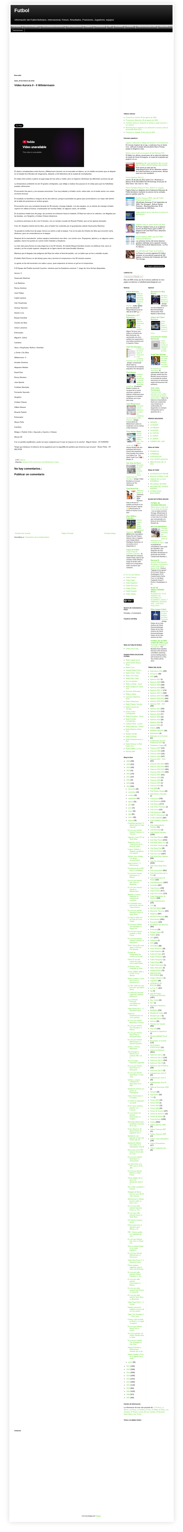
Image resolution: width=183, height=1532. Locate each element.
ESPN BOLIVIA (156, 457)
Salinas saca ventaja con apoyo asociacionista (135, 858)
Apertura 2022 (155, 719)
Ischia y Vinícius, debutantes (134, 1048)
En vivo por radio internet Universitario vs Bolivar (134, 1282)
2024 (128, 767)
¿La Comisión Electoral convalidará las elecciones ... (134, 1002)
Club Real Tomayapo (157, 845)
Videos (56, 462)
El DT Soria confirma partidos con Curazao (135, 1108)
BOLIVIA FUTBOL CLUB (159, 476)
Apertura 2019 (155, 714)
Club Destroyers (156, 812)
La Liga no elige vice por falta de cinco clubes (135, 919)
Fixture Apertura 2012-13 (134, 177)
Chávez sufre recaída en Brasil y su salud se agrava (136, 1321)
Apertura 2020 (155, 717)
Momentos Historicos (157, 1006)
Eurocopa (153, 929)
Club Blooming (155, 801)
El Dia (139, 1414)
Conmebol (153, 885)
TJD (151, 1097)
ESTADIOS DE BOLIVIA (159, 925)
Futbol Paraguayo (156, 960)
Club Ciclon (154, 810)
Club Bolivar (16, 26)
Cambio (152, 1412)
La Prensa (157, 1407)
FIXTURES (119, 26)
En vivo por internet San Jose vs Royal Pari (135, 1241)
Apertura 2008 (155, 682)
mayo (130, 811)
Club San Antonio (156, 851)
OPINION (153, 422)
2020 (128, 780)
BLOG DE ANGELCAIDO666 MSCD (157, 590)
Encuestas (154, 922)
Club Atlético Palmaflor (131, 517)
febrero (131, 820)
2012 (128, 1382)
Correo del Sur (144, 1412)
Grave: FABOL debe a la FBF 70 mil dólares (136, 973)
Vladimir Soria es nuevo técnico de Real (150, 225)
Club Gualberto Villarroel (159, 820)
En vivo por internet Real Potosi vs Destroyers (135, 1068)
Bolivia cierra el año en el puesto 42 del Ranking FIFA (145, 153)
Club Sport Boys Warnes (159, 856)
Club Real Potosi (156, 840)
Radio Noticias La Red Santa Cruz (134, 745)
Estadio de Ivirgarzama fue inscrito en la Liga (135, 954)
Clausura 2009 (155, 754)
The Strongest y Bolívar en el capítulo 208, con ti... (135, 1055)
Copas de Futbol (132, 550)
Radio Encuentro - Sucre (134, 716)
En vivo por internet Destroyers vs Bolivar (135, 875)
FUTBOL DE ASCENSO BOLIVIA (158, 504)
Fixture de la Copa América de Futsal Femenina (164, 615)
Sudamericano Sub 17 (158, 1078)
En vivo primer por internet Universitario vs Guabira (134, 1116)
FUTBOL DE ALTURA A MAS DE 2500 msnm (159, 642)
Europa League (155, 932)
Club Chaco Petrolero (157, 807)
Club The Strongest (31, 26)
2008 (128, 1394)
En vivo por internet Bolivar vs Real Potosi (135, 1173)
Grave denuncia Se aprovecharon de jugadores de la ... (135, 1131)
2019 (128, 783)
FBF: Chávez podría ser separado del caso (135, 1234)
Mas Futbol (154, 1000)
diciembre (132, 789)
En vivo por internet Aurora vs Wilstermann (135, 889)
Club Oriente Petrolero (158, 832)
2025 (128, 764)
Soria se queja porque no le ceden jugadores (135, 1248)
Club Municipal (155, 830)
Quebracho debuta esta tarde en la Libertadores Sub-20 (136, 1145)
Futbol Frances (131, 577)
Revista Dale (130, 751)
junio (130, 808)
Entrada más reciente (22, 533)
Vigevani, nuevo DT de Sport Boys (136, 838)
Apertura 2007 (155, 679)
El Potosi (134, 1412)
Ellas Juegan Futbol (158, 609)
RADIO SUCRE (131, 734)
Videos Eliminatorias (157, 1143)
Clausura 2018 (155, 777)
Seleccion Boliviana (157, 1050)
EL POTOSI (154, 433)
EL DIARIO (154, 436)
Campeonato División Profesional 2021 (157, 742)
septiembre (132, 798)
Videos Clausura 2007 (158, 1129)
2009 (128, 1391)
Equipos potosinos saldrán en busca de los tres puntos (136, 1309)
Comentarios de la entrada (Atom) (37, 537)
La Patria (132, 1410)
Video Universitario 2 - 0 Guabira (136, 1097)
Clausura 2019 (155, 780)
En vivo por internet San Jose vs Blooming (135, 882)
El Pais (148, 1410)
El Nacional (160, 1412)
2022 (128, 774)
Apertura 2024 (155, 722)
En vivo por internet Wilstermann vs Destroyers (135, 1255)
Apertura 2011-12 (156, 690)
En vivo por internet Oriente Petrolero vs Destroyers (136, 940)
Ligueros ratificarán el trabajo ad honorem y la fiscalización (147, 143)
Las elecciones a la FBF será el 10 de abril (135, 1166)
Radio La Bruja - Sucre (134, 684)
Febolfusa (153, 940)
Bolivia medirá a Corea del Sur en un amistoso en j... (136, 980)
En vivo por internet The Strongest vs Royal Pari (135, 926)
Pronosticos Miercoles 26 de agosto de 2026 (142, 120)
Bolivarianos (154, 733)
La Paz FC (154, 988)
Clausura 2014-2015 (157, 769)
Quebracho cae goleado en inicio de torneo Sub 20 (136, 1138)
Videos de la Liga (132, 649)
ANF (151, 676)
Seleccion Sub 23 (156, 1070)
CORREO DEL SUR (157, 441)
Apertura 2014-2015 (157, 698)
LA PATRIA (154, 430)
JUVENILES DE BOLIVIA (156, 984)
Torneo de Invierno (156, 1111)
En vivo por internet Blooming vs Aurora (136, 1022)
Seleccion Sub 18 (156, 1063)
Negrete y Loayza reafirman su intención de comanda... (134, 897)
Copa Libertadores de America (52, 26)
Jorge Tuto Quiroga (158, 354)
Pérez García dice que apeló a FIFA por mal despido (136, 947)
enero (130, 1362)
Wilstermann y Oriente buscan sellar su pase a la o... (136, 1201)
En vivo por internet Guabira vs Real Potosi (135, 933)
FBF (110, 26)
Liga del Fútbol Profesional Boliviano (157, 994)
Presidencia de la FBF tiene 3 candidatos (136, 869)
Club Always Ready (133, 431)
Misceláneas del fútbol (158, 484)
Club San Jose (155, 854)
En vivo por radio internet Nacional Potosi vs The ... (135, 1208)
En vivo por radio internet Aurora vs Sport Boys (135, 1215)
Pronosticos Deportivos (158, 1031)
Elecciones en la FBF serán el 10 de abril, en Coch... (136, 1152)
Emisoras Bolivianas (133, 691)
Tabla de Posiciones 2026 (146, 26)
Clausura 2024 (155, 786)
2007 (128, 1398)
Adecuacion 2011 (156, 671)
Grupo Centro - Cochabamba (131, 713)
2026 (128, 761)
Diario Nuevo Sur (130, 1414)
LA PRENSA (154, 428)
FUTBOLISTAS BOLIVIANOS (155, 492)
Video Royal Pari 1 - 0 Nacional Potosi (136, 1009)
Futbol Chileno (131, 588)
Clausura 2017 (155, 775)
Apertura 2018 (27, 462)
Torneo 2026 (163, 26)
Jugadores (154, 981)
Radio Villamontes (132, 701)
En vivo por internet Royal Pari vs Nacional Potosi (135, 1035)
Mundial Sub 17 (155, 1016)
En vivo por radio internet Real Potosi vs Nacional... (136, 1290)
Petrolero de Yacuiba (157, 1024)
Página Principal (67, 533)
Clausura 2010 (155, 756)
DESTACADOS (155, 908)
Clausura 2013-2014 (157, 766)
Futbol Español (131, 591)
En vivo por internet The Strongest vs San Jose (135, 1342)
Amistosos (154, 674)
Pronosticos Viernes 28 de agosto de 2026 (141, 117)
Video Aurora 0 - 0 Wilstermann (134, 864)
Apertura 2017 (155, 709)
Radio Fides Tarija (132, 678)
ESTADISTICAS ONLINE (159, 474)
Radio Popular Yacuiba (134, 704)
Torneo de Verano (156, 1116)
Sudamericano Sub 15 (158, 1073)
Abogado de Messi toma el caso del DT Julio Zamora (136, 1194)
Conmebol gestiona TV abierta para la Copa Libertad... (136, 825)
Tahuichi (153, 1092)
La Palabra (141, 1410)
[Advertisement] (89, 53)
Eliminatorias (100, 26)
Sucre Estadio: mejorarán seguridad (136, 1062)
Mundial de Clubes (156, 1013)
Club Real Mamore (156, 837)
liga (151, 991)
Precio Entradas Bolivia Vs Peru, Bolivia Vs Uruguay (145, 188)
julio (130, 805)
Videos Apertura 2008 (158, 1125)
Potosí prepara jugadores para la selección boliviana (135, 1267)
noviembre (132, 792)
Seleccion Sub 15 (156, 1057)
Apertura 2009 (155, 685)
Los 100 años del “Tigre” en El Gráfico (149, 251)
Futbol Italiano (131, 594)
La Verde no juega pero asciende (136, 1102)
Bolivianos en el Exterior (159, 736)
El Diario (162, 1410)
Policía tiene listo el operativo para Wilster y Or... (135, 1227)
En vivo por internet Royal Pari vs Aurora (135, 1328)
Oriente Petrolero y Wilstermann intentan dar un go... (136, 1349)
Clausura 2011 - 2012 (157, 759)
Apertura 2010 (155, 688)
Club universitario (156, 870)
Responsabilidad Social (158, 1036)
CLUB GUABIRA (156, 818)
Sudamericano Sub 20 (158, 1082)
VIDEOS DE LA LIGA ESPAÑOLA (158, 480)
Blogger (98, 1516)
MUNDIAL (130, 26)
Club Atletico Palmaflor (158, 794)
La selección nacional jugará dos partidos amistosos (135, 994)
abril (130, 814)
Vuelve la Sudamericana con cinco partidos (135, 1015)
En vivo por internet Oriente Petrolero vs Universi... (136, 832)
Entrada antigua (110, 533)
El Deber (155, 1410)
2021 (128, 777)
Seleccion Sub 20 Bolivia (159, 1066)
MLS (151, 1003)
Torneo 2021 (154, 1100)
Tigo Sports (154, 1095)
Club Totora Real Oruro (158, 866)
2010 (128, 1388)
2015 (128, 1372)
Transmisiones (17, 30)
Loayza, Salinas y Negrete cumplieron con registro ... (136, 851)
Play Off (153, 1029)
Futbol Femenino (156, 957)
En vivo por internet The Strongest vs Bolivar (135, 1027)
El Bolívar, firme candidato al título (135, 967)
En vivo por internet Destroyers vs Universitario (135, 1159)
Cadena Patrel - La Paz (134, 724)
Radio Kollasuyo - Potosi (135, 726)
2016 (128, 1369)
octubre (131, 795)
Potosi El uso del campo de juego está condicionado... (136, 961)
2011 (128, 1385)
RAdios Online (131, 694)
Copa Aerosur (155, 888)
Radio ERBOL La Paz (133, 749)
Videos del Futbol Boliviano (157, 318)
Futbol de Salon (155, 954)
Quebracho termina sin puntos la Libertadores (136, 1091)
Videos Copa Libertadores (159, 1139)
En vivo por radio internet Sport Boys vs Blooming (136, 1297)
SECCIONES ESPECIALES (155, 1046)
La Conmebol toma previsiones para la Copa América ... (135, 905)
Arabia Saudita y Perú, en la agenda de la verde (136, 1356)
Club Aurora (37, 462)
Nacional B (155, 560)
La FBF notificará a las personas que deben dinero (136, 987)
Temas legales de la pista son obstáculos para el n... (135, 1181)
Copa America (155, 891)
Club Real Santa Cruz (158, 843)
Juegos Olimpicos (156, 978)
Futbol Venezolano (156, 965)
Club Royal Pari (132, 489)
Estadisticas (154, 451)
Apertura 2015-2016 (157, 701)
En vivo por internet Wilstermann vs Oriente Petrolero (135, 1041)
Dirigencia (88, 26)
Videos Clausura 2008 (158, 1134)
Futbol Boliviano (132, 292)
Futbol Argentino (131, 583)
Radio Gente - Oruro (133, 673)
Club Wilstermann (48, 462)
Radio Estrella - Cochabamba (131, 720)
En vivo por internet (133, 575)
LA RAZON (154, 425)
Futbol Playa (154, 962)
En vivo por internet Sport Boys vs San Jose (135, 1075)
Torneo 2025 (154, 1105)
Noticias (153, 1021)
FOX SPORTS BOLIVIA (159, 459)
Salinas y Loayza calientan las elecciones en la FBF (134, 1083)
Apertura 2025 (155, 725)
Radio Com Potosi (132, 676)
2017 (128, 1366)
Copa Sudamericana (74, 26)
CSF (151, 905)
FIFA (152, 943)
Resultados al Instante (158, 1041)
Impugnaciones (155, 970)
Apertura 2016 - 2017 (157, 704)
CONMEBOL (154, 454)
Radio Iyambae (131, 737)
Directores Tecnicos (157, 911)
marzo (130, 817)
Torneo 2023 (154, 1103)
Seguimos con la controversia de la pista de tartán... (135, 844)
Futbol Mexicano (132, 586)
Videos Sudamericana (158, 1148)
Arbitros (153, 728)
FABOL (152, 935)
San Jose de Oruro (133, 463)
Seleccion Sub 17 (156, 1060)
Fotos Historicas (156, 949)
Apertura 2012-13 (156, 693)
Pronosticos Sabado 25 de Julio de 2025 (140, 132)
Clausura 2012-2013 (157, 764)
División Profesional (157, 917)
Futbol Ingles (130, 580)
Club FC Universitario (157, 815)
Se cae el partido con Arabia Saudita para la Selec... (136, 1335)
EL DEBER (154, 439)
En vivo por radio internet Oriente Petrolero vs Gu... (135, 1274)
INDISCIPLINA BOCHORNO (155, 974)
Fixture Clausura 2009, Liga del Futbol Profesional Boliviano (149, 199)
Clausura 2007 (155, 748)
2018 (128, 786)
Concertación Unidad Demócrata (159, 338)
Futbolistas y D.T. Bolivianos (133, 316)
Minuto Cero (130, 667)
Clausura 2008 (155, 751)
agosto (131, 802)
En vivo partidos (131, 681)
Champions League (157, 745)
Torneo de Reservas (157, 1114)
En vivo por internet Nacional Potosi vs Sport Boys (135, 912)
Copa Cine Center (156, 893)
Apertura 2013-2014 (157, 696)
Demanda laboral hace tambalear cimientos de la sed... (136, 1124)
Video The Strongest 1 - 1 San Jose (136, 1315)
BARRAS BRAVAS (157, 731)
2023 (128, 770)
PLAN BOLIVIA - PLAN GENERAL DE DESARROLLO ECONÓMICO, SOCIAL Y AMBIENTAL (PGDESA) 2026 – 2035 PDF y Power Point (159, 600)
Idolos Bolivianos (156, 968)
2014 (128, 1376)
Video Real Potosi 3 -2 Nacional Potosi (136, 1261)
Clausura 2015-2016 (157, 772)
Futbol (21, 10)
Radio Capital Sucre (133, 660)
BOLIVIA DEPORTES (159, 527)
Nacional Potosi (155, 1018)
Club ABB (153, 788)
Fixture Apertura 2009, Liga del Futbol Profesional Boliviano (149, 238)
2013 (128, 1379)
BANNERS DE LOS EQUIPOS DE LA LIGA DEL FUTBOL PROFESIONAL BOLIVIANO (151, 164)
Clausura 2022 (155, 783)
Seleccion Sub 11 (156, 1055)
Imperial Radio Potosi (133, 670)
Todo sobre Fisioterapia (155, 389)
